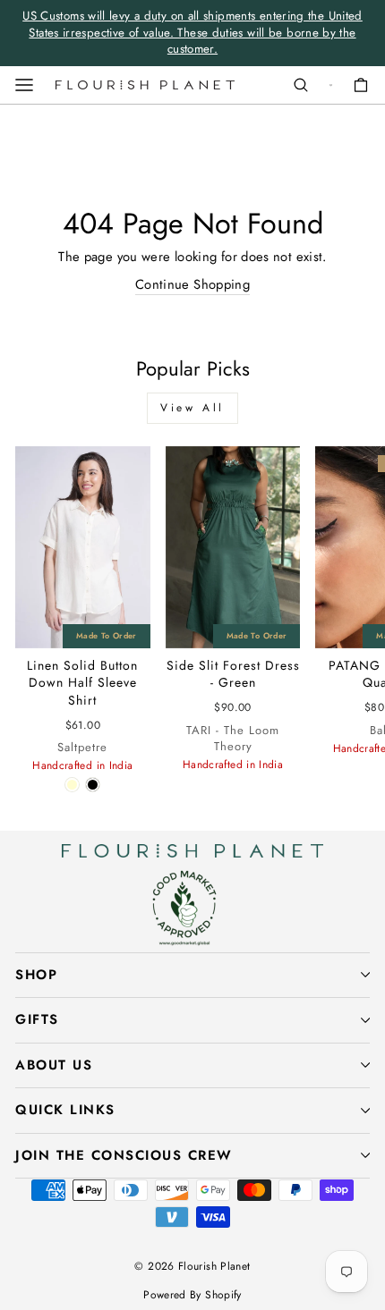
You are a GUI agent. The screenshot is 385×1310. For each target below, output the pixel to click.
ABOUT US (53, 1065)
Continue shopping (192, 284)
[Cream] (72, 784)
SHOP (36, 975)
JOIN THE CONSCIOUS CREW (124, 1155)
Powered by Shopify (192, 1295)
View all (192, 408)
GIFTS (37, 1019)
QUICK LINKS (65, 1110)
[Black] (92, 784)
